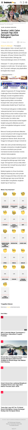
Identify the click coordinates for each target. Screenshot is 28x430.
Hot (2, 341)
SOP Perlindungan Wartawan (14, 422)
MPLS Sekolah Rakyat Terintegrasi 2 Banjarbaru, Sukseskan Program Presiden (13, 334)
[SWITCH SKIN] (23, 2)
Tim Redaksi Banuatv (14, 425)
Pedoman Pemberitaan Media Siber (14, 423)
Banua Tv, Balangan (7, 46)
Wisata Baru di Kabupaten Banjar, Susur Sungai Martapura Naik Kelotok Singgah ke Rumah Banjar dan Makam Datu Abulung (14, 359)
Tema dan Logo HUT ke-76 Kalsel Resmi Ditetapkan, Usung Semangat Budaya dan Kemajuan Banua (13, 409)
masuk (8, 307)
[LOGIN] (26, 2)
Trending (2, 317)
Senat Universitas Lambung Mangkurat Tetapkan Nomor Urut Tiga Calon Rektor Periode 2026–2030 (14, 384)
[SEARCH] (21, 2)
